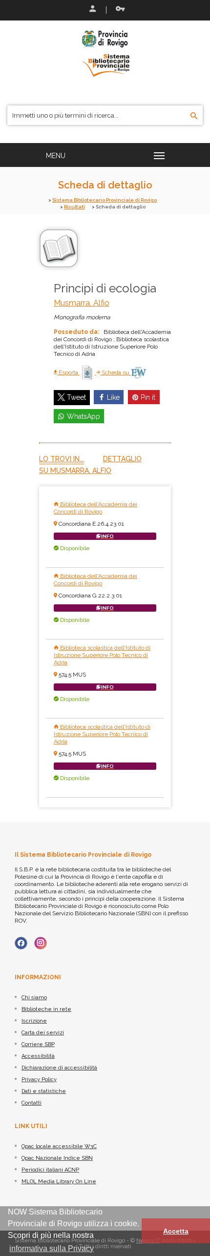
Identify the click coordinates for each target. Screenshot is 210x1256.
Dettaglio (122, 459)
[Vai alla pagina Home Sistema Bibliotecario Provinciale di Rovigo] (105, 53)
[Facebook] (21, 943)
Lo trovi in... (61, 459)
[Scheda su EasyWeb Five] (138, 372)
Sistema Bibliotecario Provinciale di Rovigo (104, 200)
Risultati (74, 206)
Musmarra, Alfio (81, 303)
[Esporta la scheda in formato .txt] (88, 372)
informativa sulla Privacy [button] (51, 1248)
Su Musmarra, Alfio (75, 470)
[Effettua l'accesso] (92, 10)
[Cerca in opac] (194, 116)
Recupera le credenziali (118, 10)
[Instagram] (40, 943)
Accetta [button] (176, 1231)
